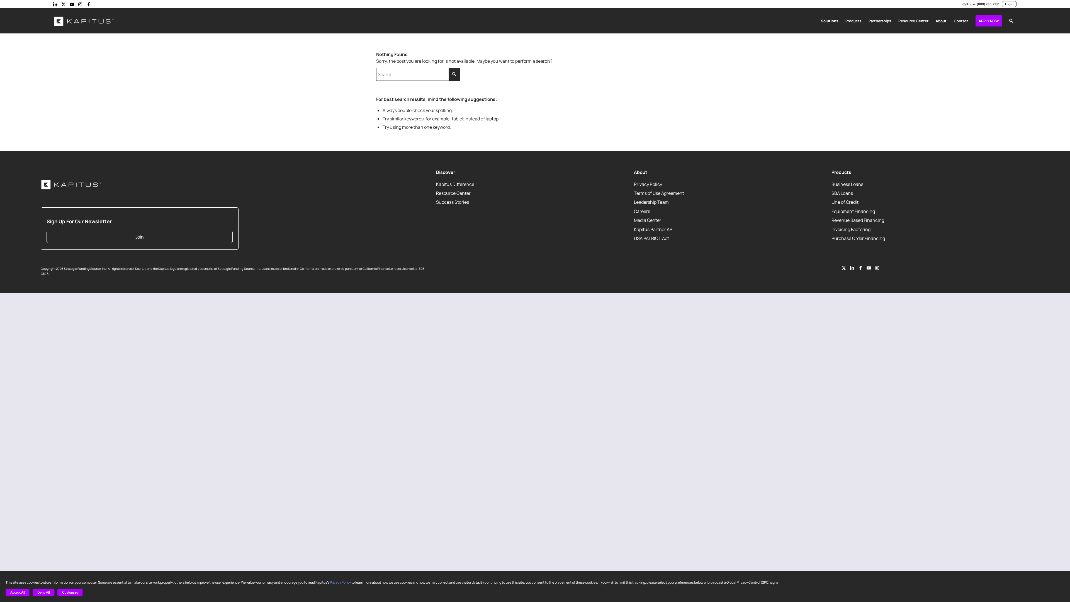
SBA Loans (842, 193)
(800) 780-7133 (988, 4)
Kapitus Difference (455, 184)
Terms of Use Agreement (659, 193)
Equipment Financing (853, 211)
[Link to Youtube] (72, 4)
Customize (70, 592)
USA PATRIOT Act (651, 238)
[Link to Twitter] (844, 268)
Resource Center (453, 193)
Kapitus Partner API (653, 229)
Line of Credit (845, 202)
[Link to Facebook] (88, 4)
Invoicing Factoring (850, 229)
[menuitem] (829, 20)
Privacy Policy (340, 582)
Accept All (17, 592)
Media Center (647, 220)
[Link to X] (63, 4)
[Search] (1011, 20)
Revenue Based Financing (857, 220)
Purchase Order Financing (858, 238)
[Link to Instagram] (80, 4)
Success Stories (452, 202)
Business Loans (847, 184)
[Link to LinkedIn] (55, 4)
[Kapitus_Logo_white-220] (84, 20)
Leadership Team (651, 202)
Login (1009, 4)
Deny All (43, 592)
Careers (642, 211)
